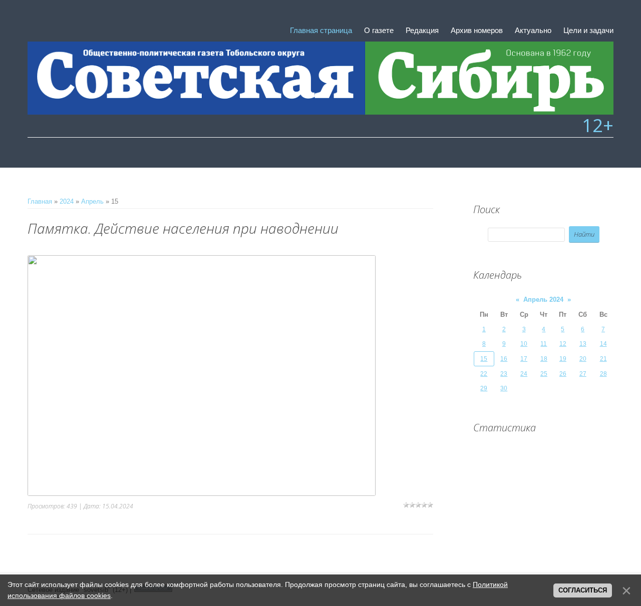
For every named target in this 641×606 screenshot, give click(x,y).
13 (582, 343)
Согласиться (582, 590)
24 (523, 373)
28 (603, 373)
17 (523, 358)
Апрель (92, 201)
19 (562, 358)
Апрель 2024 (543, 299)
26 (562, 373)
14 (603, 343)
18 (543, 358)
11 (543, 343)
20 (582, 358)
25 (543, 373)
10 (523, 343)
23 (503, 373)
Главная (40, 201)
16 (503, 358)
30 (503, 388)
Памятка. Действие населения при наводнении (183, 228)
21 (603, 358)
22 (483, 373)
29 (483, 388)
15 (483, 358)
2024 (67, 201)
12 (562, 343)
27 (582, 373)
